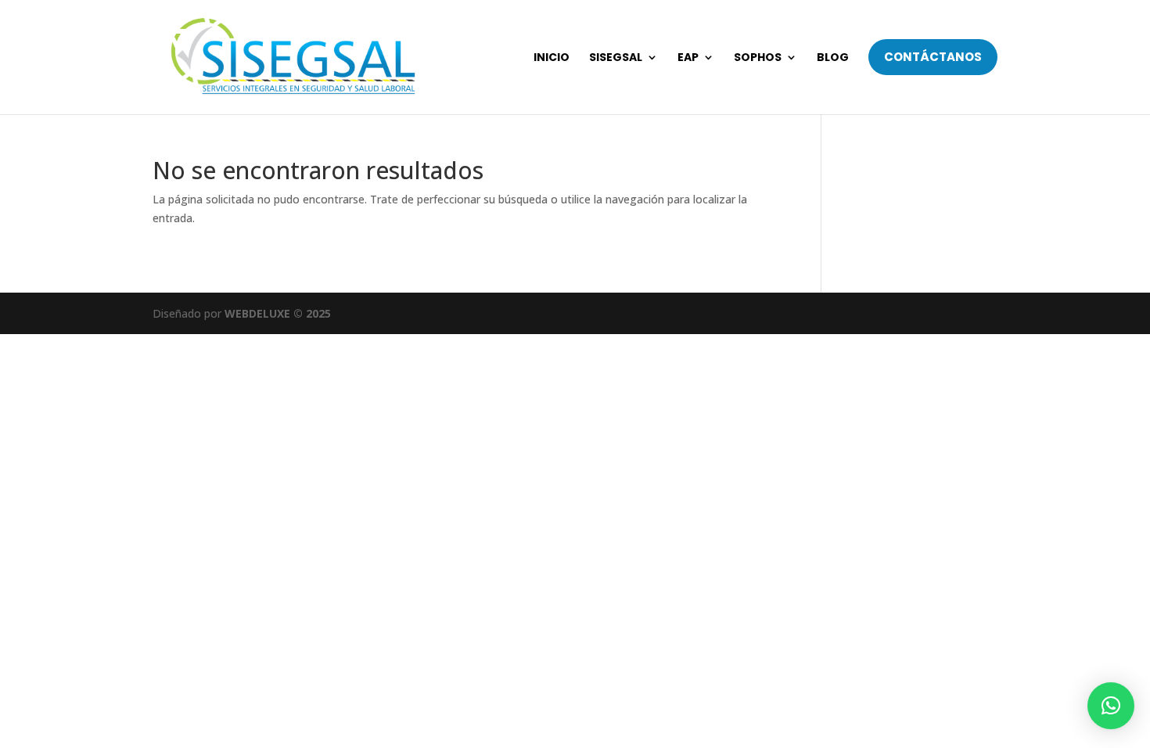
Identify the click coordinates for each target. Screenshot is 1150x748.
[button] (1110, 705)
